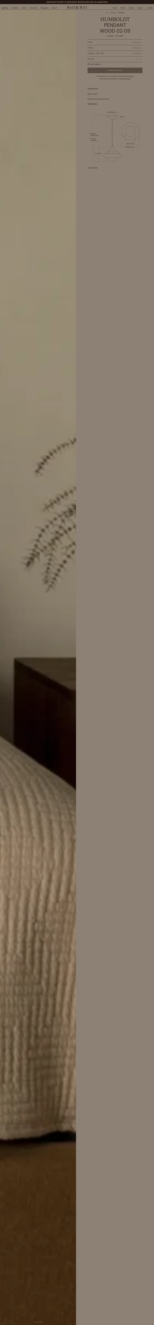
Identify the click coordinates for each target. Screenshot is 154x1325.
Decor (24, 8)
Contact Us (130, 76)
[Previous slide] (35, 1322)
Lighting (5, 8)
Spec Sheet (94, 94)
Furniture (14, 8)
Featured (33, 8)
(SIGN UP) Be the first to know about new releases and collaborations (77, 2)
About (54, 8)
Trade (114, 8)
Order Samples (95, 64)
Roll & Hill (119, 36)
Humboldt (113, 13)
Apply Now (127, 79)
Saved (122, 8)
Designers (44, 8)
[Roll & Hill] (77, 7)
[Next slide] (41, 1322)
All (107, 13)
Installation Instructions (99, 99)
